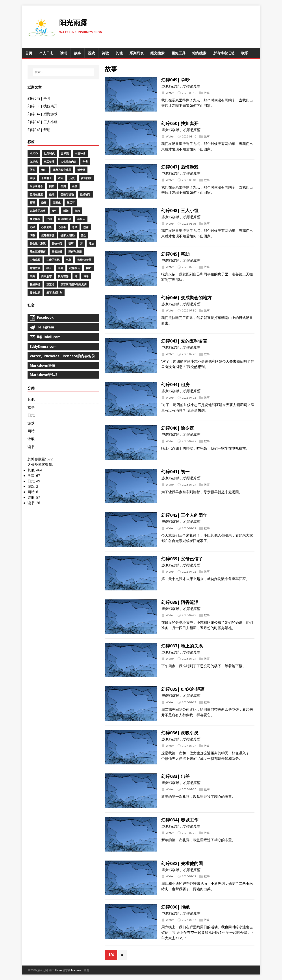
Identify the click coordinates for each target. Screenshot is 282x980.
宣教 (77, 210)
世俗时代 (49, 153)
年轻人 (81, 219)
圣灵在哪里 (36, 194)
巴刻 (49, 219)
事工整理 (49, 161)
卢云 (60, 178)
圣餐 (43, 202)
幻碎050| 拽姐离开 (180, 123)
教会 (83, 235)
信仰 (32, 170)
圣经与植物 (67, 194)
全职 (32, 178)
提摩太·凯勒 (68, 235)
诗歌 (31, 438)
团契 (51, 186)
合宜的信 (86, 178)
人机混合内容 (68, 161)
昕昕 (71, 243)
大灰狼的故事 (38, 210)
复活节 (71, 202)
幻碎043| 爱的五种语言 (184, 341)
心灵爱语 (46, 227)
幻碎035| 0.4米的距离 (182, 689)
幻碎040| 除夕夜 (177, 428)
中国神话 (80, 153)
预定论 (50, 284)
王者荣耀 (57, 251)
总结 (74, 227)
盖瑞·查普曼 (84, 260)
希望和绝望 (64, 219)
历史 (72, 178)
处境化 (57, 202)
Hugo (34, 153)
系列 (60, 268)
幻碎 (32, 227)
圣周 (63, 186)
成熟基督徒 (47, 235)
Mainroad (77, 970)
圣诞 (32, 202)
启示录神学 (36, 186)
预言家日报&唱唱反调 (74, 284)
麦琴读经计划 (54, 292)
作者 (85, 161)
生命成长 (35, 260)
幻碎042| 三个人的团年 (184, 515)
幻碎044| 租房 (175, 384)
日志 (31, 415)
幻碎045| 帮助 (175, 254)
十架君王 (46, 178)
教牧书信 (57, 243)
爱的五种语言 (38, 251)
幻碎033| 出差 (175, 776)
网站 (88, 268)
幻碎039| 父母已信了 (182, 559)
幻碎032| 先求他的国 (182, 863)
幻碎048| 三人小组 (180, 210)
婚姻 (66, 210)
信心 (43, 170)
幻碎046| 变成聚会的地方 (186, 297)
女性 (54, 210)
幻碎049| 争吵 (175, 80)
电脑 (68, 260)
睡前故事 (35, 268)
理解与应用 (75, 251)
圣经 (51, 194)
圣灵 (74, 186)
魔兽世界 (35, 292)
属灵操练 (35, 219)
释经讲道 (35, 284)
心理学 (62, 227)
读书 (31, 446)
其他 (31, 399)
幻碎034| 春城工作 (180, 820)
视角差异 (63, 276)
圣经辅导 (85, 194)
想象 (86, 227)
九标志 (34, 161)
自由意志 (46, 276)
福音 (49, 268)
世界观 (65, 153)
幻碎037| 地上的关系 (182, 646)
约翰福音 (74, 268)
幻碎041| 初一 (175, 471)
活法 (91, 243)
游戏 (31, 423)
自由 (32, 276)
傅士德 (81, 170)
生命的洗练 (53, 260)
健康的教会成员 (62, 170)
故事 (207, 93)
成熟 (32, 235)
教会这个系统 (38, 243)
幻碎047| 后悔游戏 (180, 167)
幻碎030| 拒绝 (175, 907)
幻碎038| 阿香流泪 (180, 602)
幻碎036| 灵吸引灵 (180, 733)
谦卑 (86, 276)
